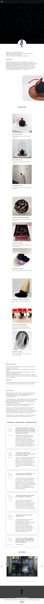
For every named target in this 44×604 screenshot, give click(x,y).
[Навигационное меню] (2, 1)
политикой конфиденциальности (34, 599)
